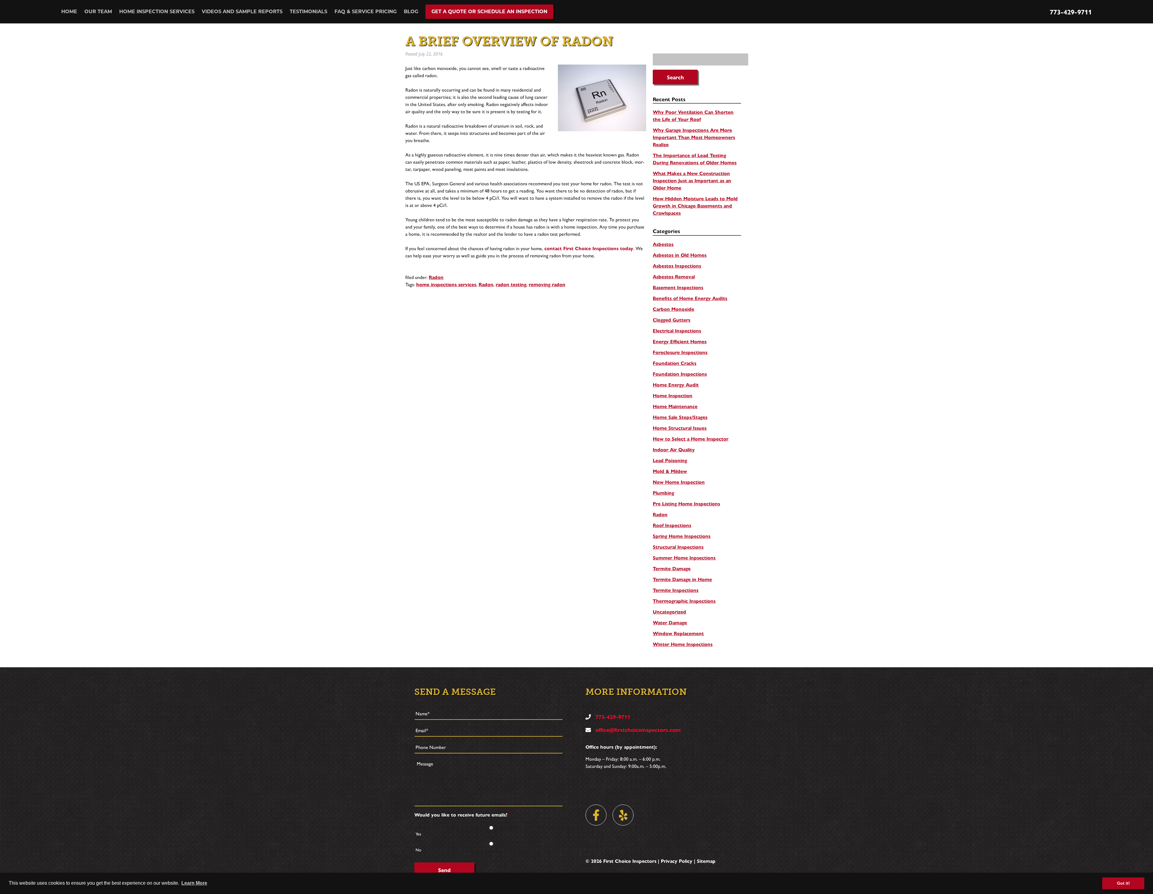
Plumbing (663, 492)
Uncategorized (669, 611)
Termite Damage (672, 568)
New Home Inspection (679, 481)
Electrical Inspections (677, 330)
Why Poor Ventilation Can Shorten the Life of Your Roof (693, 115)
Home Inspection (672, 395)
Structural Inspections (678, 546)
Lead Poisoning (670, 460)
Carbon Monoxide (673, 308)
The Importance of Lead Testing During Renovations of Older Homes (695, 159)
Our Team (98, 11)
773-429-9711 (1071, 12)
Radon (436, 277)
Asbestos (663, 244)
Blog (411, 11)
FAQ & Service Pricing (365, 11)
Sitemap (706, 860)
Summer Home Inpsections (684, 557)
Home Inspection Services (157, 11)
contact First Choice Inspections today (588, 248)
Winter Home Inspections (683, 644)
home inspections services (446, 284)
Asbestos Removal (674, 276)
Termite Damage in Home (682, 579)
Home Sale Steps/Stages (680, 417)
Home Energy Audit (676, 384)
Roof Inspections (672, 525)
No (418, 850)
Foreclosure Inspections (680, 352)
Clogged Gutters (671, 319)
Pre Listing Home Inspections (686, 503)
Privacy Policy (676, 860)
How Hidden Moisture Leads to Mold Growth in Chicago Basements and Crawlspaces (695, 205)
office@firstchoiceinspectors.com (637, 729)
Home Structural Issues (680, 427)
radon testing (511, 284)
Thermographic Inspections (684, 600)
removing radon (547, 284)
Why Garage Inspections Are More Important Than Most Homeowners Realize (694, 137)
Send (444, 870)
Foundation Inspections (680, 373)
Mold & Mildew (670, 471)
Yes (418, 834)
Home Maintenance (675, 406)
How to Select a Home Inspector (690, 438)
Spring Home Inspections (681, 535)
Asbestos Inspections (677, 265)
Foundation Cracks (674, 362)
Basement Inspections (678, 287)
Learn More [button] (194, 883)
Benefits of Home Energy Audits (690, 298)
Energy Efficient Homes (680, 341)
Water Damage (670, 622)
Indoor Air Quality (674, 449)
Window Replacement (678, 633)
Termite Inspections (675, 589)
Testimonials (308, 11)
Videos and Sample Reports (242, 11)
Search (675, 77)
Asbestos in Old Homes (680, 254)
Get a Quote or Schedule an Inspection (489, 11)
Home (69, 11)
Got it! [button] (1123, 883)
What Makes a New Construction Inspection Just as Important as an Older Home (692, 180)
